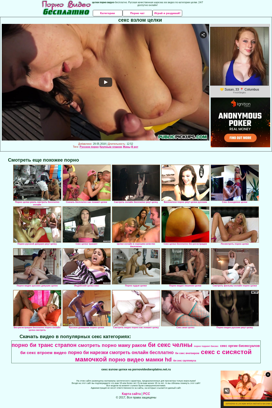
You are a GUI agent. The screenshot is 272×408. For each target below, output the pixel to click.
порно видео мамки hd (140, 359)
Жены (126, 146)
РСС (146, 393)
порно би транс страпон (44, 345)
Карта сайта (131, 393)
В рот (134, 146)
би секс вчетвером (187, 353)
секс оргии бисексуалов (240, 346)
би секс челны (170, 344)
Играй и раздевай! (167, 13)
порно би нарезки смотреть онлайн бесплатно (121, 352)
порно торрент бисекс (206, 346)
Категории (107, 13)
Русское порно (89, 146)
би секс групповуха (184, 360)
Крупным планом (111, 146)
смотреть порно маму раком (112, 345)
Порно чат (137, 13)
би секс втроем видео (43, 352)
